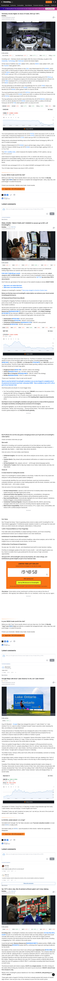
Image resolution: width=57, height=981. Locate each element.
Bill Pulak (7, 865)
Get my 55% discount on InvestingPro (28, 582)
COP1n (32, 135)
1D (3, 117)
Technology (11, 61)
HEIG (6, 74)
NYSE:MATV (6, 313)
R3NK (25, 87)
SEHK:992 (5, 362)
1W (6, 117)
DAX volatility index (10, 152)
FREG (6, 81)
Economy (47, 5)
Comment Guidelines (6, 217)
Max (18, 117)
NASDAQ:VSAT (13, 371)
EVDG (20, 94)
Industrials (5, 61)
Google (15, 724)
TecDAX (6, 65)
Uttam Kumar (7, 667)
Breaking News (5, 5)
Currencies (13, 5)
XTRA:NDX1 (36, 362)
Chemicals (21, 61)
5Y (15, 117)
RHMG (47, 68)
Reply (4, 672)
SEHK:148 (18, 369)
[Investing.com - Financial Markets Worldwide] (8, 2)
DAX (19, 64)
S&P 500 (38, 277)
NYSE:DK (17, 320)
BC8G (13, 89)
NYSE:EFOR (13, 324)
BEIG (6, 82)
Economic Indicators (38, 5)
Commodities (20, 5)
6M (11, 117)
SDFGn (28, 92)
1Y (13, 117)
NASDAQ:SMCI (22, 373)
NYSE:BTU (16, 945)
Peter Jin (7, 874)
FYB (14, 103)
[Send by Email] (14, 195)
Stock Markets (28, 5)
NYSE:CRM (48, 950)
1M (8, 117)
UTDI (22, 137)
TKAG (43, 85)
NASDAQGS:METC (14, 311)
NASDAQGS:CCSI (26, 322)
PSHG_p (49, 77)
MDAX (37, 64)
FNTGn (7, 96)
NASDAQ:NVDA (13, 375)
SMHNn (42, 99)
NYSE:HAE (16, 318)
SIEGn (8, 72)
